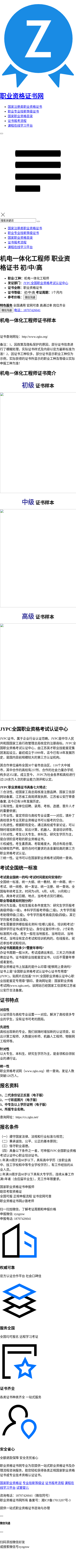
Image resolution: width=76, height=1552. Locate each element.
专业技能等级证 (33, 1483)
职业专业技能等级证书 (23, 111)
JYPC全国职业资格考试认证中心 (45, 283)
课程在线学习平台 (20, 125)
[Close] (1, 1532)
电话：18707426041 (27, 310)
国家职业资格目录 (20, 116)
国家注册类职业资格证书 (25, 106)
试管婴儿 (22, 1487)
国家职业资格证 (11, 1483)
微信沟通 (30, 297)
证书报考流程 (17, 121)
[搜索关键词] (38, 221)
